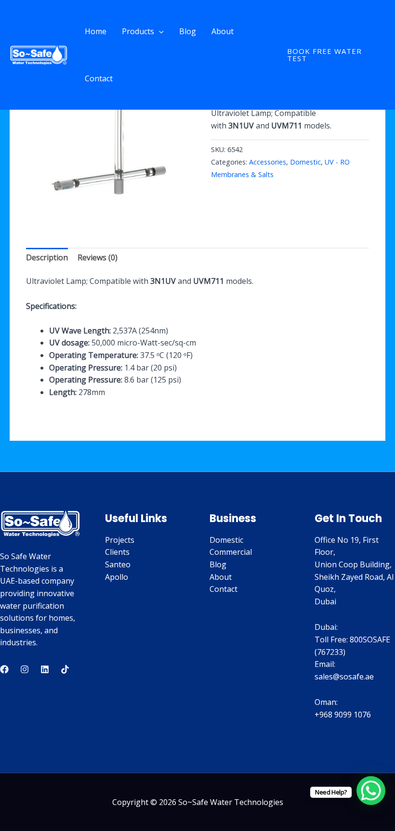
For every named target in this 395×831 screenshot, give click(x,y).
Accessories (267, 161)
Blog (187, 31)
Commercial (231, 552)
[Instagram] (24, 669)
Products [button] (138, 31)
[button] (159, 31)
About (222, 31)
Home (95, 31)
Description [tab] (47, 257)
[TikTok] (65, 669)
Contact (99, 78)
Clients (117, 552)
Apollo (116, 577)
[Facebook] (4, 669)
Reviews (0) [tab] (98, 257)
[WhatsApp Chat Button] (370, 790)
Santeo (118, 564)
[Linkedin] (44, 669)
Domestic (305, 161)
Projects (119, 540)
